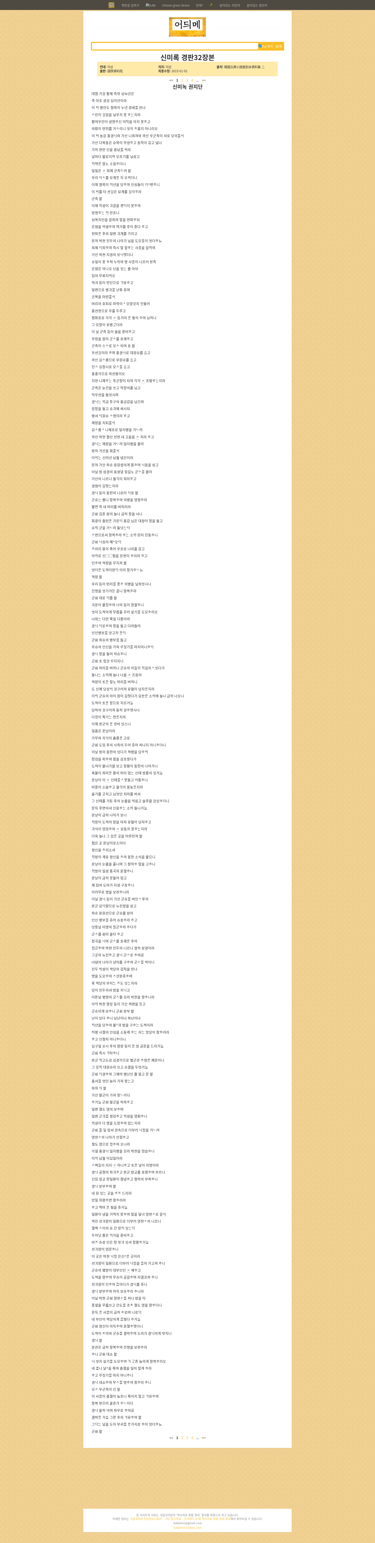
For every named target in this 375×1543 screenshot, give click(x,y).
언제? (199, 5)
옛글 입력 (267, 46)
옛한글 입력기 (130, 5)
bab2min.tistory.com (188, 1527)
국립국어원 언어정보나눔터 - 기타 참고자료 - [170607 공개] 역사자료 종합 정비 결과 (180, 1519)
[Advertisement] (187, 1478)
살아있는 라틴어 (230, 5)
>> (204, 80)
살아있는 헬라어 (257, 5)
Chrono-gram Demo (175, 5)
